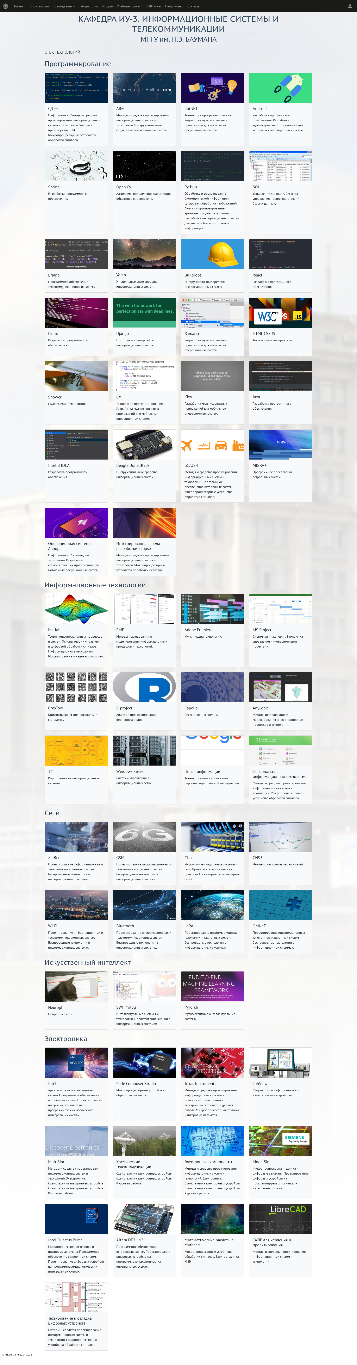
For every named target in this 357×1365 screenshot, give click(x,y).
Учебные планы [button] (129, 6)
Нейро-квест (174, 6)
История (107, 6)
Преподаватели (63, 6)
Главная (19, 6)
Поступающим (39, 6)
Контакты (193, 6)
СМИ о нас (154, 6)
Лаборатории (88, 6)
